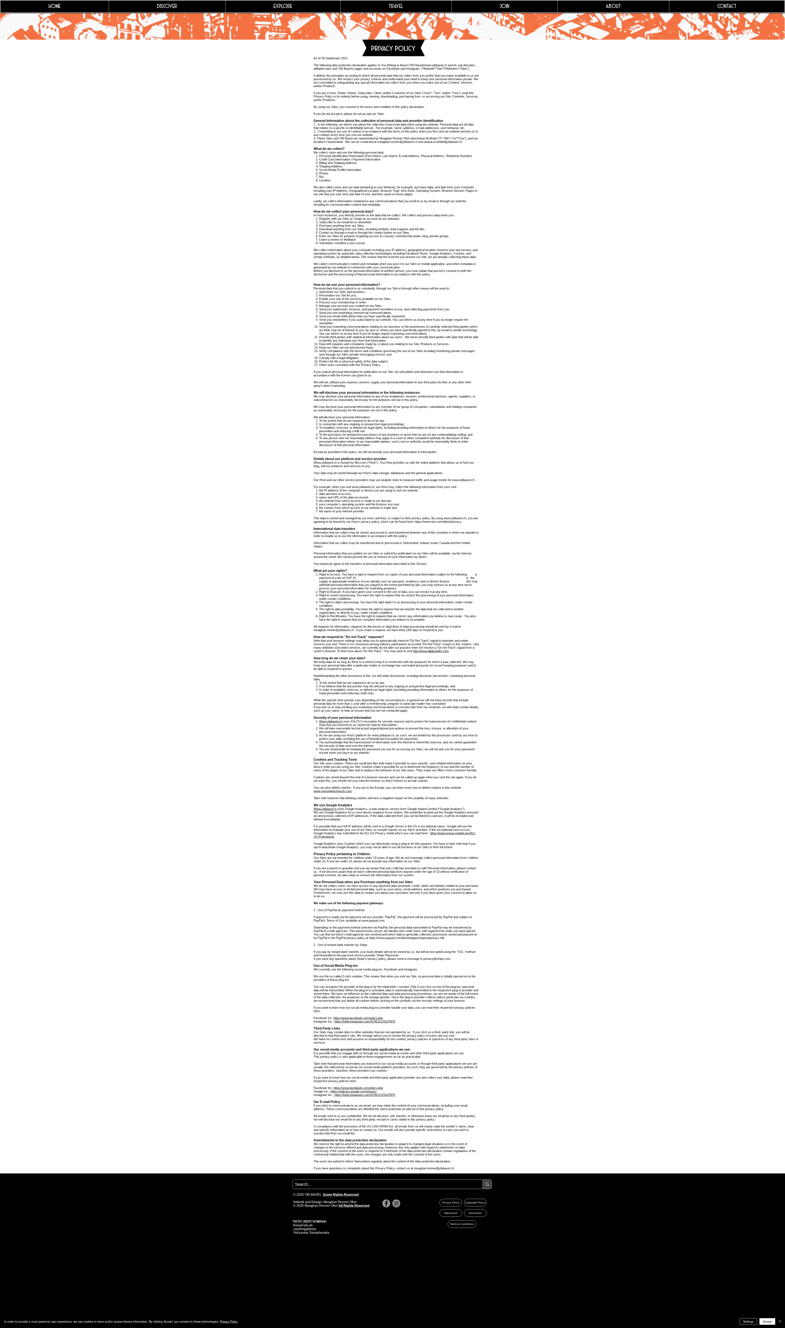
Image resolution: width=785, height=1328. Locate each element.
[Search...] (487, 1184)
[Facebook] (386, 1203)
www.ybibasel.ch (436, 65)
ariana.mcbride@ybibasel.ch (443, 142)
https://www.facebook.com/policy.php (358, 1018)
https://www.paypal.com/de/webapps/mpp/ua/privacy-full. (407, 938)
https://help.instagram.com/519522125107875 (364, 1021)
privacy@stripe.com (436, 958)
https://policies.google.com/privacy (354, 1091)
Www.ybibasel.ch (325, 462)
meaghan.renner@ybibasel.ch (397, 142)
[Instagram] (396, 1203)
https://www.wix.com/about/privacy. (438, 521)
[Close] (780, 1321)
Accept (767, 1321)
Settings (748, 1321)
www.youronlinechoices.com (333, 791)
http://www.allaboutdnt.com (431, 651)
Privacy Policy (229, 1321)
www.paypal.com (373, 920)
